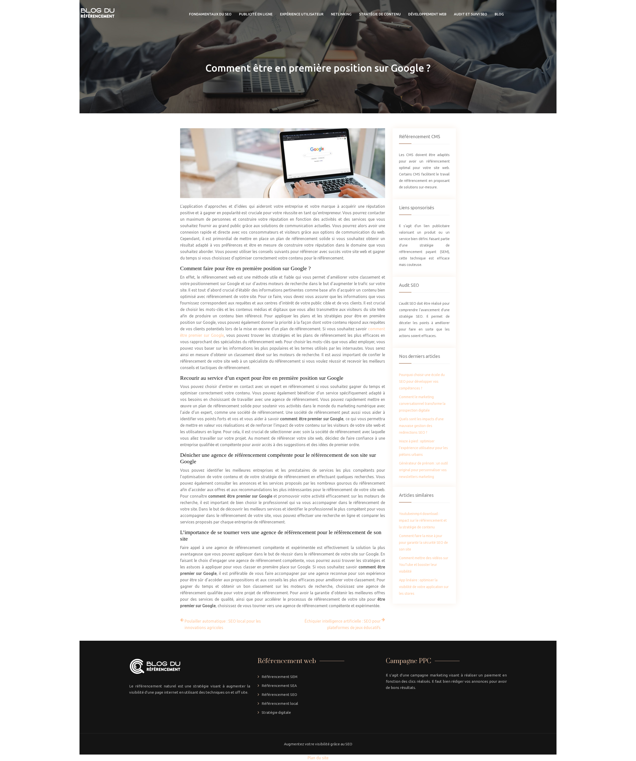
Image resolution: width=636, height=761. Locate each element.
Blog (499, 14)
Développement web (427, 14)
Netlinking (341, 14)
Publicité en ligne (256, 14)
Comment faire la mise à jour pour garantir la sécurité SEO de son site (423, 542)
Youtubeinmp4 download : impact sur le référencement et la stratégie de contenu (423, 520)
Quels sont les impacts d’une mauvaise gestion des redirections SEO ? (421, 425)
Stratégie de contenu (380, 14)
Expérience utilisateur (301, 14)
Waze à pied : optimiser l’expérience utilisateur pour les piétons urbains (423, 448)
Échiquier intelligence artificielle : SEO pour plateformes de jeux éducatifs (343, 624)
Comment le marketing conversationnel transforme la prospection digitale (422, 403)
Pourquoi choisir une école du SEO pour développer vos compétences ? (422, 381)
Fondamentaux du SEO (210, 14)
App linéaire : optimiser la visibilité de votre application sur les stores (424, 586)
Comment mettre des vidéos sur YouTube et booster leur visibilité (423, 564)
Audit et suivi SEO (470, 14)
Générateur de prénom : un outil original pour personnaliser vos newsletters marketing (423, 470)
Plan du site (318, 758)
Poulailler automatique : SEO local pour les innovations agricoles (223, 624)
